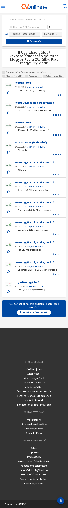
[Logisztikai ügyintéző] (8, 285)
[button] (7, 34)
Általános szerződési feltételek (34, 461)
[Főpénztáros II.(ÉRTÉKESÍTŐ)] (8, 145)
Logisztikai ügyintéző (27, 282)
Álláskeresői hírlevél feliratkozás (34, 391)
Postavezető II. (23, 82)
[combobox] (35, 19)
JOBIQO (22, 504)
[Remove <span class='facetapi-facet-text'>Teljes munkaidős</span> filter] (44, 76)
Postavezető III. (24, 122)
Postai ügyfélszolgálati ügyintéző (34, 102)
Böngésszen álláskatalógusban (34, 404)
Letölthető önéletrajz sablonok (34, 396)
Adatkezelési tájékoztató (34, 465)
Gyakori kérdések (34, 400)
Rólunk (34, 448)
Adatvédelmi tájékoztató (34, 470)
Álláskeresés (34, 373)
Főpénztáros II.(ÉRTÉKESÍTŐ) (31, 142)
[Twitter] (42, 353)
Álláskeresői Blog (34, 387)
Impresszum (34, 456)
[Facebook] (27, 353)
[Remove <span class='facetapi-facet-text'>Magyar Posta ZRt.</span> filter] (4, 76)
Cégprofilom (34, 419)
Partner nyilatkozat (34, 483)
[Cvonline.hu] (34, 5)
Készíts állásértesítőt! (36, 312)
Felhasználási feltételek (34, 474)
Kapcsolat (34, 452)
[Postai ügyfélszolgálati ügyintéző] (8, 105)
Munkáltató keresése (34, 382)
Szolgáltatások (34, 433)
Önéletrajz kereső (34, 428)
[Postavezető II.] (8, 85)
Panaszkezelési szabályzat (34, 479)
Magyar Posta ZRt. (36, 87)
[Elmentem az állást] (9, 92)
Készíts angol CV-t (34, 378)
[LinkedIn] (37, 353)
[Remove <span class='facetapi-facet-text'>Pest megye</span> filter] (26, 76)
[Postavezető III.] (8, 125)
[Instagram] (32, 353)
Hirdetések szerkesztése (34, 424)
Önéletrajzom (34, 369)
